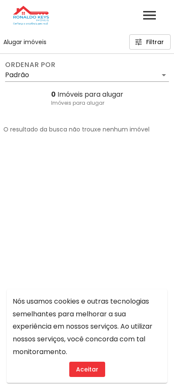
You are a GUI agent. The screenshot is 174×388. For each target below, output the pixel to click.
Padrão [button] (17, 75)
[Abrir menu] (149, 15)
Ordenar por (30, 64)
